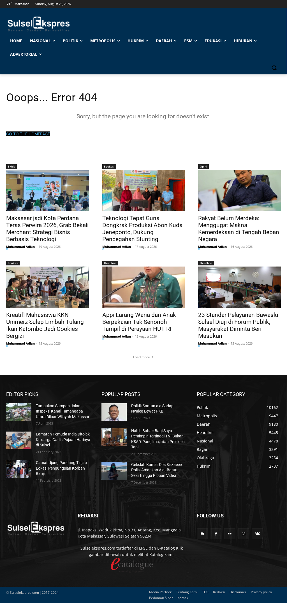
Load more (141, 357)
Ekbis (11, 166)
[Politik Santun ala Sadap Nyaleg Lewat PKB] (114, 412)
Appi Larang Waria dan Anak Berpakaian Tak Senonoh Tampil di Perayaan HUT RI (139, 322)
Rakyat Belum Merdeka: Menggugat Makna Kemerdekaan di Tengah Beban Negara (238, 228)
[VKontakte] (257, 533)
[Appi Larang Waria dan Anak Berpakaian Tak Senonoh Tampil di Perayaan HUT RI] (143, 287)
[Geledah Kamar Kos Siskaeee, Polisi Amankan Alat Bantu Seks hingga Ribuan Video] (114, 471)
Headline (110, 263)
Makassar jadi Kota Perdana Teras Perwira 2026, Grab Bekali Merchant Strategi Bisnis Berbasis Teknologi (47, 228)
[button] (274, 67)
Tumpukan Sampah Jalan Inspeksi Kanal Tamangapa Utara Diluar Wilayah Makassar (62, 411)
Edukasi (109, 166)
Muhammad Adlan (20, 246)
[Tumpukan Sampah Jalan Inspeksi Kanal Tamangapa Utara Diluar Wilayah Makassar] (18, 412)
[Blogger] (202, 533)
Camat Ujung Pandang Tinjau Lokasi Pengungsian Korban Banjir (61, 468)
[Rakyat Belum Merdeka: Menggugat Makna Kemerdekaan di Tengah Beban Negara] (239, 190)
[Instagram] (243, 533)
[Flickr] (229, 533)
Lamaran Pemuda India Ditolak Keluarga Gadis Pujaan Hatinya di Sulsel (63, 439)
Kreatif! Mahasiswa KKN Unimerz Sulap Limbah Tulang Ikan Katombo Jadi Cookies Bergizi (45, 325)
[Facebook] (215, 533)
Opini (203, 166)
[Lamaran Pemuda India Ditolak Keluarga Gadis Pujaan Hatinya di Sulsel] (18, 440)
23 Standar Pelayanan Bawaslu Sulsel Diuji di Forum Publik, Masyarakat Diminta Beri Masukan (238, 325)
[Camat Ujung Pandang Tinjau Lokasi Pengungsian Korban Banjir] (18, 469)
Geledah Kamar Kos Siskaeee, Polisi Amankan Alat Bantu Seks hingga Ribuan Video (156, 470)
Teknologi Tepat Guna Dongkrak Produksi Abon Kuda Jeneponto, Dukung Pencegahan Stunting (142, 228)
